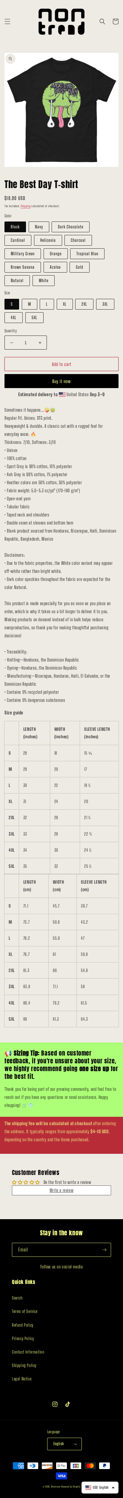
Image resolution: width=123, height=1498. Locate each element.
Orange (55, 253)
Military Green (23, 253)
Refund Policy (22, 1325)
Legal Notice (21, 1378)
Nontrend (55, 1486)
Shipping (26, 206)
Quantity (10, 330)
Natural (17, 280)
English (58, 1443)
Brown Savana (23, 267)
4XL (13, 317)
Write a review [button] (61, 1190)
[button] (7, 21)
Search (17, 1297)
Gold (79, 267)
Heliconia (48, 240)
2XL (84, 304)
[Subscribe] (104, 1250)
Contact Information (28, 1351)
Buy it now (61, 381)
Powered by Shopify (71, 1486)
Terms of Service (25, 1311)
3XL (105, 304)
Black (15, 226)
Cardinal (18, 240)
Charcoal (78, 240)
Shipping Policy (24, 1365)
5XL (34, 317)
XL (65, 304)
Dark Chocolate (70, 226)
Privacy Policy (23, 1338)
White (43, 280)
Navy (39, 226)
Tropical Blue (87, 253)
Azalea (55, 267)
